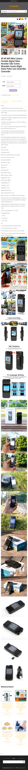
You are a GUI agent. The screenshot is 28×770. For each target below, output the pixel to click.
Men (15, 14)
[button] (25, 24)
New (21, 14)
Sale (23, 14)
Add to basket (13, 90)
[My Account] (17, 19)
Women (8, 14)
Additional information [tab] (17, 101)
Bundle (3, 85)
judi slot (2, 753)
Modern (11, 14)
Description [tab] (4, 101)
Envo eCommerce (22, 768)
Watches (18, 14)
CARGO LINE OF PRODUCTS (15, 95)
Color (4, 81)
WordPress (12, 768)
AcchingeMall (13, 6)
